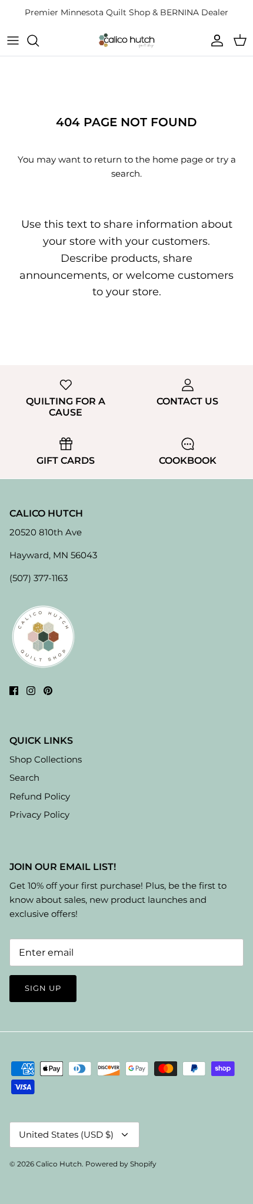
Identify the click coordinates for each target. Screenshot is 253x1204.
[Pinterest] (48, 690)
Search (24, 777)
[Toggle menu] (13, 40)
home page (177, 159)
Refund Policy (39, 796)
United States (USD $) (66, 1134)
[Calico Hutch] (126, 40)
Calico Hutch (59, 1163)
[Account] (214, 40)
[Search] (39, 40)
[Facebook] (13, 690)
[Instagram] (30, 690)
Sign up (43, 988)
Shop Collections (45, 759)
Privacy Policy (39, 814)
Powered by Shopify (121, 1163)
